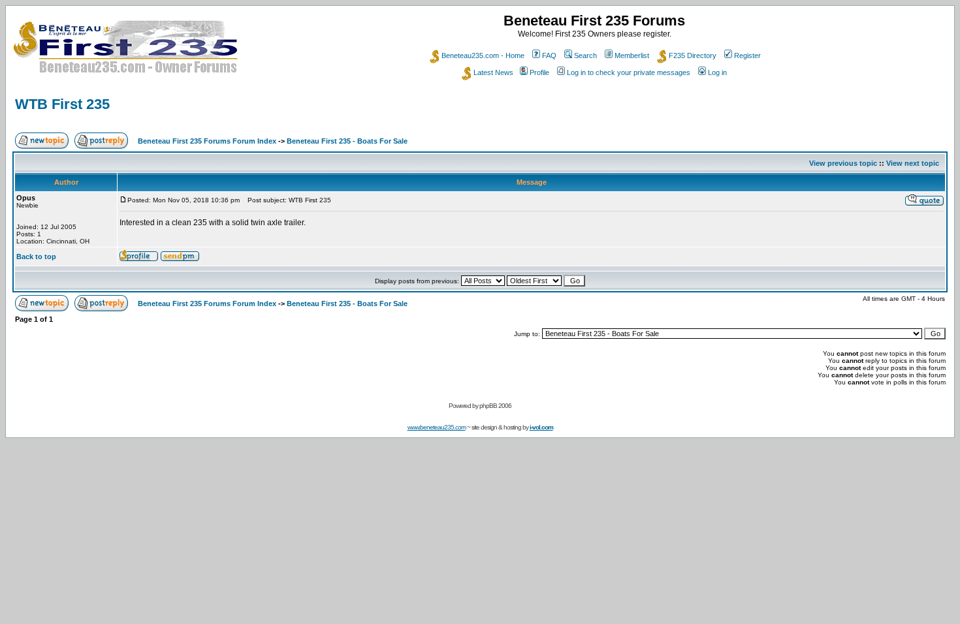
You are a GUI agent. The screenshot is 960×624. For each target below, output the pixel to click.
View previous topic (843, 163)
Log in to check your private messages (628, 72)
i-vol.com (541, 427)
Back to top (36, 256)
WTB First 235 (62, 104)
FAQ (549, 55)
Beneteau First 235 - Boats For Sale (347, 141)
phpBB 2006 (495, 405)
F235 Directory (692, 55)
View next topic (912, 163)
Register (747, 55)
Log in (717, 72)
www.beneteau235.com (437, 427)
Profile (539, 72)
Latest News (493, 72)
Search (585, 55)
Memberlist (632, 55)
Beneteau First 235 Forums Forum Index (207, 141)
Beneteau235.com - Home (482, 55)
